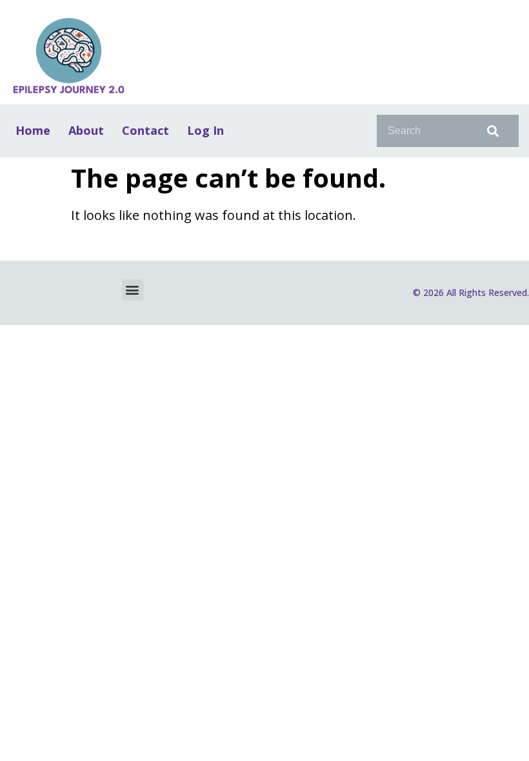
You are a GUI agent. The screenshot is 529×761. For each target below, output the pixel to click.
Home (32, 130)
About (86, 130)
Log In (205, 130)
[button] (132, 290)
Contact (145, 130)
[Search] (490, 131)
